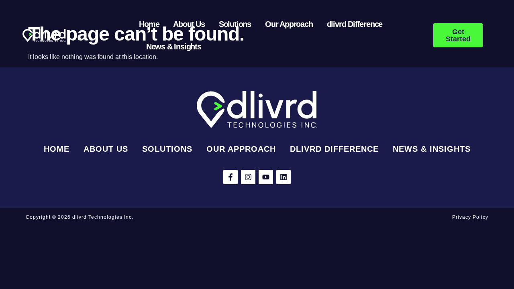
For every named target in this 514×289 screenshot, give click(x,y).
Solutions (235, 24)
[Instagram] (248, 177)
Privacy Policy (470, 217)
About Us (188, 24)
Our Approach (289, 24)
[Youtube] (266, 177)
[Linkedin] (283, 177)
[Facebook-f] (230, 177)
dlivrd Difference (355, 24)
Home (149, 24)
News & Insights (173, 46)
